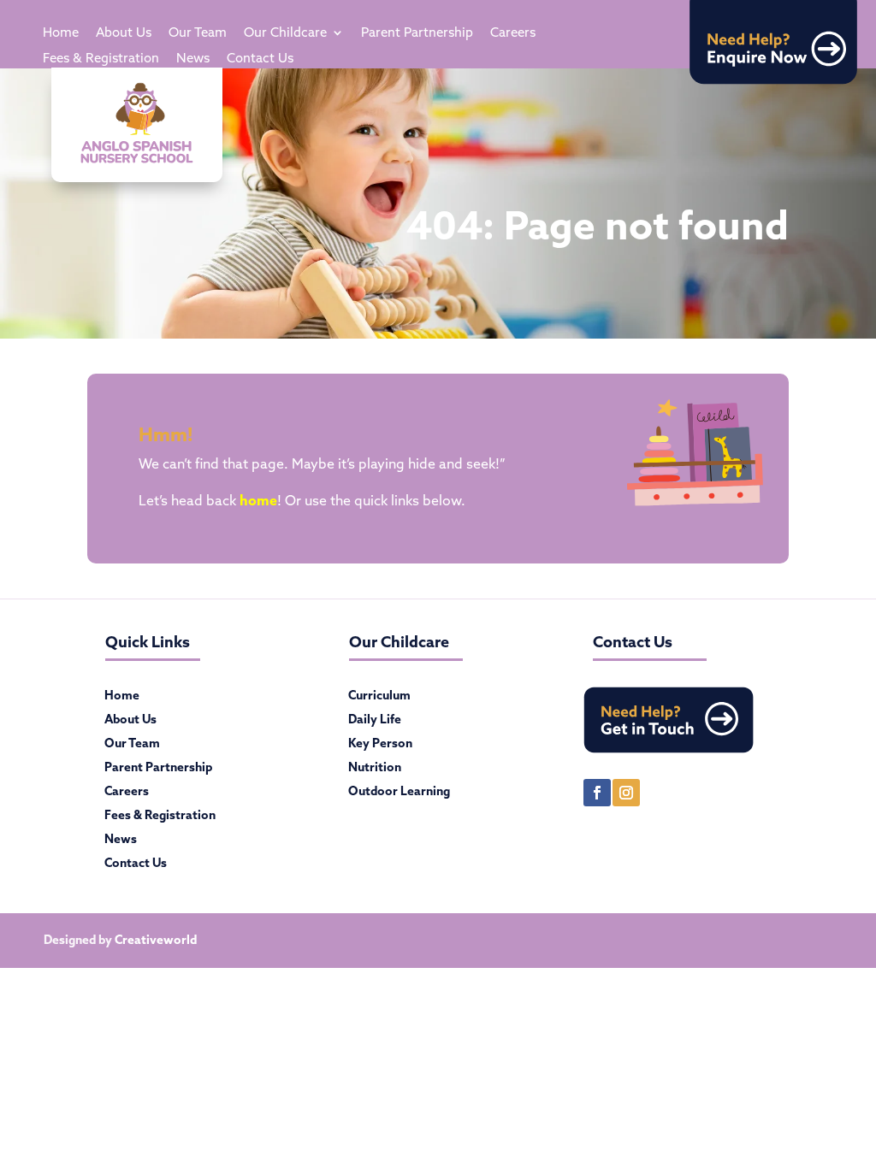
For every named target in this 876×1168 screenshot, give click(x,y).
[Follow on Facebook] (597, 792)
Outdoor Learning (399, 794)
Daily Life (374, 722)
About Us (123, 33)
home (258, 500)
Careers (513, 33)
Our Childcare (285, 33)
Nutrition (374, 770)
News (193, 59)
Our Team (198, 33)
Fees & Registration (101, 59)
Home (61, 33)
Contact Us (260, 59)
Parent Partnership (417, 33)
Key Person (380, 746)
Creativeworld (156, 939)
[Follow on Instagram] (626, 792)
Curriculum (379, 698)
